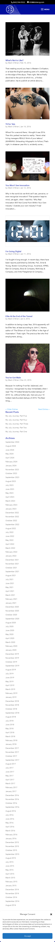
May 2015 (9, 870)
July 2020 (9, 626)
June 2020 (10, 630)
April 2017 (10, 780)
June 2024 (10, 450)
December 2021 (12, 560)
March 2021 (10, 595)
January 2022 (11, 556)
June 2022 (10, 536)
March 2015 (10, 878)
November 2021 (12, 564)
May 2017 (9, 776)
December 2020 (12, 607)
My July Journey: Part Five (16, 416)
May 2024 (9, 454)
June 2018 (10, 725)
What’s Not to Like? (14, 60)
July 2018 (9, 721)
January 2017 (11, 791)
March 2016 (10, 831)
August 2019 (11, 670)
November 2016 (12, 799)
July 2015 (9, 862)
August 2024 (11, 446)
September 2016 (12, 807)
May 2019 (9, 681)
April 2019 (10, 685)
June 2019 (10, 678)
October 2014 (11, 897)
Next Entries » (44, 409)
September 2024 (12, 442)
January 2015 (11, 886)
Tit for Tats (10, 124)
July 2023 (9, 485)
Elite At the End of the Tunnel (19, 316)
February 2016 (11, 835)
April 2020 (10, 638)
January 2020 (11, 650)
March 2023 (10, 501)
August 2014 (11, 905)
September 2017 (12, 760)
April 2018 (10, 732)
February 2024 (11, 462)
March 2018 (10, 736)
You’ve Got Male (13, 377)
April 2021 (10, 591)
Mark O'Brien (13, 63)
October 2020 (11, 615)
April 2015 (10, 874)
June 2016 (10, 819)
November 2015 (12, 846)
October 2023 (11, 473)
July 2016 (9, 815)
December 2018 (12, 701)
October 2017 (11, 756)
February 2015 (11, 882)
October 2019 (11, 662)
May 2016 (9, 823)
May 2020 (9, 634)
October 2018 (11, 709)
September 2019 (12, 666)
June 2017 (10, 772)
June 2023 (10, 489)
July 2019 (9, 674)
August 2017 (11, 764)
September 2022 (12, 524)
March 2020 (10, 642)
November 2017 (12, 752)
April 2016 (10, 827)
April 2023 (10, 497)
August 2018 (11, 717)
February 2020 (11, 646)
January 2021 (11, 603)
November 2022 (12, 517)
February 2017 (11, 787)
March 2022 (10, 548)
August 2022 (11, 528)
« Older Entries (12, 409)
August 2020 (11, 623)
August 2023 (11, 481)
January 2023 (11, 509)
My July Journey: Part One (16, 432)
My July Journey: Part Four (16, 420)
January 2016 (11, 838)
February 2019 (11, 693)
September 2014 (12, 901)
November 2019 (12, 658)
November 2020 (12, 611)
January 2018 (11, 744)
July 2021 (9, 579)
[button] (51, 914)
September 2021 (12, 571)
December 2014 (12, 889)
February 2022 (11, 552)
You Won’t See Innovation (17, 185)
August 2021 (11, 575)
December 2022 (12, 513)
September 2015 (12, 854)
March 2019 (10, 689)
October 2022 (11, 520)
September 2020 (12, 619)
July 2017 (9, 768)
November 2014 (12, 893)
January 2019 (11, 697)
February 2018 (11, 740)
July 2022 (9, 532)
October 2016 (11, 803)
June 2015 (10, 866)
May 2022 (9, 540)
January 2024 (11, 466)
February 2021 (11, 599)
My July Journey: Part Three (17, 424)
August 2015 (11, 858)
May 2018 (9, 728)
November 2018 (12, 705)
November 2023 (12, 470)
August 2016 (11, 811)
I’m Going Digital (13, 251)
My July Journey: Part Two (16, 428)
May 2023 (9, 493)
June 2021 (10, 583)
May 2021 (9, 587)
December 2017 (12, 748)
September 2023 (12, 477)
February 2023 (11, 505)
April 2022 (10, 544)
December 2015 (12, 842)
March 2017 (10, 783)
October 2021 (11, 568)
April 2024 (10, 458)
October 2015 (11, 850)
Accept (27, 936)
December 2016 (12, 795)
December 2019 (12, 654)
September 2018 (12, 713)
